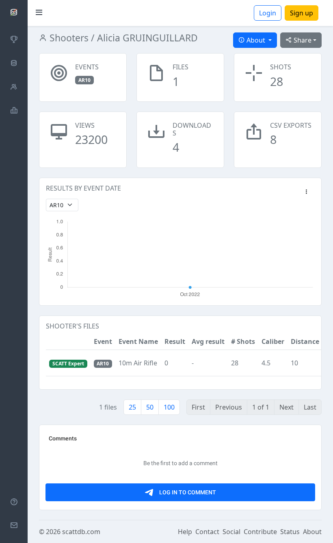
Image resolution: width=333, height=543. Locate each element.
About (312, 531)
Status (290, 531)
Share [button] (301, 40)
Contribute (260, 531)
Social (231, 531)
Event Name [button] (138, 341)
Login (267, 13)
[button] (306, 192)
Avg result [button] (208, 341)
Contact (207, 531)
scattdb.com (81, 531)
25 (132, 407)
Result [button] (174, 341)
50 (150, 407)
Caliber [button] (273, 341)
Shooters (68, 38)
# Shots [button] (243, 341)
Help (185, 531)
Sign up (301, 13)
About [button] (256, 40)
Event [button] (103, 341)
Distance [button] (305, 341)
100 (169, 407)
